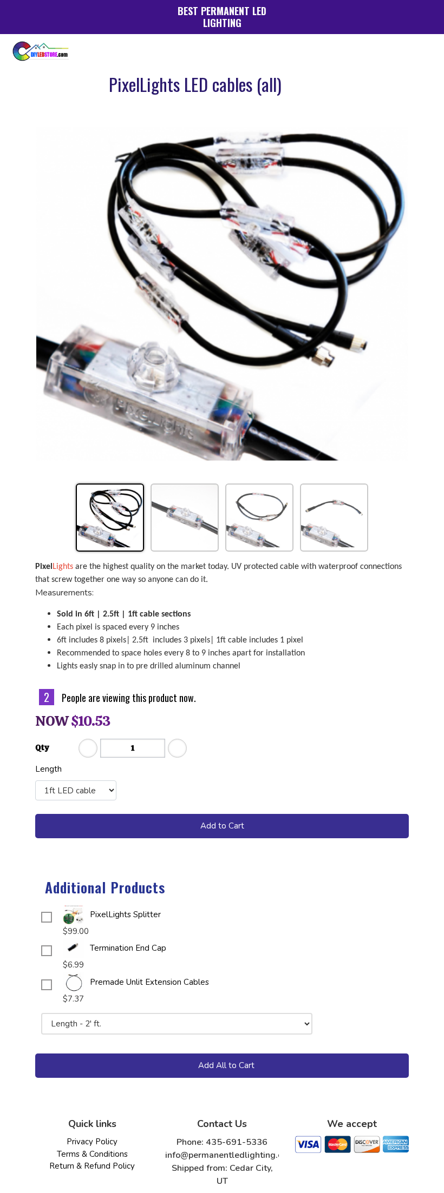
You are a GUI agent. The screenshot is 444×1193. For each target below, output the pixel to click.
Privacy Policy (92, 1141)
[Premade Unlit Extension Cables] (73, 982)
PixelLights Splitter (125, 914)
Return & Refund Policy (92, 1166)
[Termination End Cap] (73, 948)
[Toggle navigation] (420, 51)
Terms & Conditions (92, 1154)
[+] (177, 748)
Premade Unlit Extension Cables (149, 982)
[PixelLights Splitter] (73, 914)
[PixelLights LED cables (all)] (222, 293)
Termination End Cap (128, 948)
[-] (88, 748)
